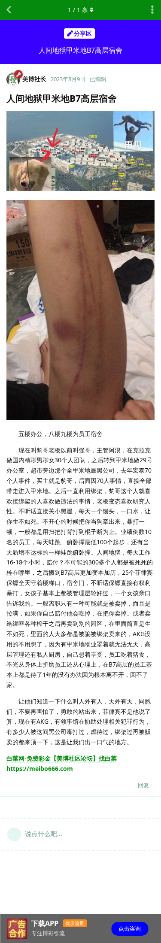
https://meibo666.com (39, 768)
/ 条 (78, 10)
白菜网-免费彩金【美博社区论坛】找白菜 (61, 758)
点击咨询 (129, 928)
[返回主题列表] (8, 10)
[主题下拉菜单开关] (152, 10)
